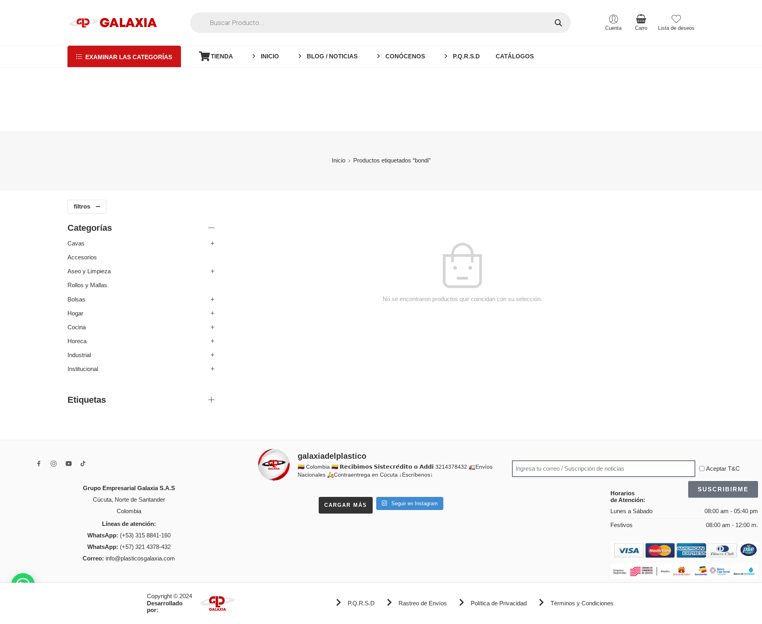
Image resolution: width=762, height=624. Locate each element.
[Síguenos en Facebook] (39, 463)
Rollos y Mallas (87, 285)
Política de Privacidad (499, 603)
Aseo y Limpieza (89, 271)
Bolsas (76, 299)
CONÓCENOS (405, 56)
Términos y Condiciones (582, 603)
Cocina (76, 327)
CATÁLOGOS (515, 56)
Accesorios (82, 257)
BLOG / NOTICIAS (332, 56)
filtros (82, 206)
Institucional (82, 369)
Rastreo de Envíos (422, 603)
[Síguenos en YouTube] (68, 463)
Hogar (75, 313)
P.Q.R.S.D (466, 56)
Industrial (79, 355)
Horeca (77, 341)
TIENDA (222, 56)
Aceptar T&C (723, 469)
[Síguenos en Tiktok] (83, 463)
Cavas (76, 243)
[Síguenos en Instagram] (53, 463)
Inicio (338, 160)
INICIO (270, 56)
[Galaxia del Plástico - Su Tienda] (112, 22)
